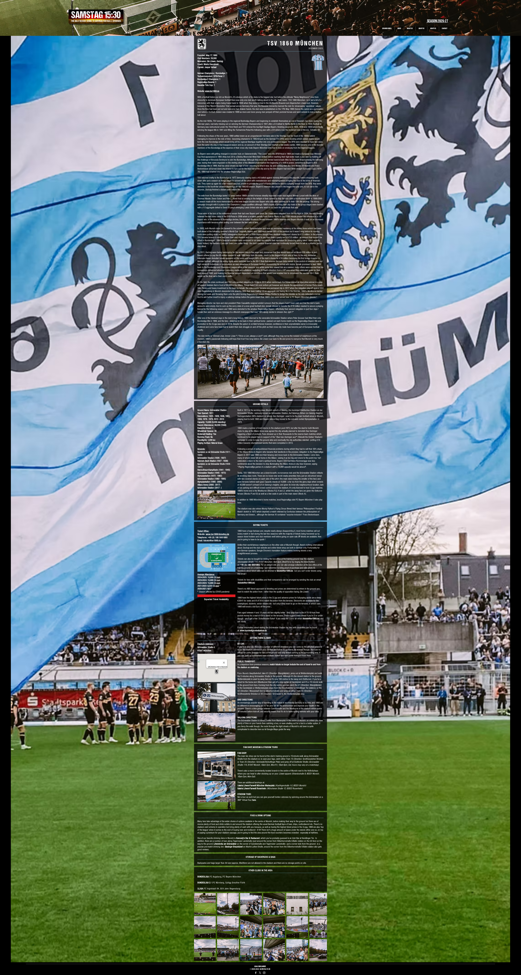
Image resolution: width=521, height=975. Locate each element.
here (254, 800)
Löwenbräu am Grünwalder (225, 843)
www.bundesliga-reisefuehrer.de (253, 630)
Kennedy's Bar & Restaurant (248, 838)
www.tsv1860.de (212, 91)
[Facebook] (256, 973)
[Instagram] (264, 973)
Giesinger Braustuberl (234, 846)
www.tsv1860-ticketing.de (217, 534)
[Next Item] (322, 927)
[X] (260, 973)
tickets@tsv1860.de (212, 540)
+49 (210, 537)
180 (217, 537)
